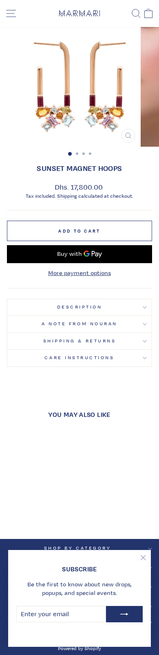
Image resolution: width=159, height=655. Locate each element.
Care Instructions (79, 357)
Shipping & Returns (79, 341)
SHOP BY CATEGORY (77, 548)
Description (79, 307)
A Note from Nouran (79, 324)
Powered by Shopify (79, 648)
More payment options (79, 273)
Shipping (67, 196)
